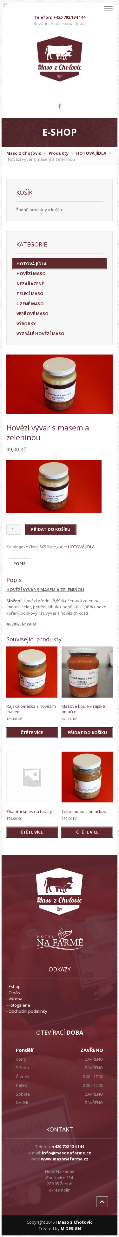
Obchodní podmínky (28, 1011)
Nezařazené (30, 284)
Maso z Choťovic (23, 153)
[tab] (19, 564)
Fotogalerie (19, 1005)
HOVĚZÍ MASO (31, 273)
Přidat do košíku (50, 529)
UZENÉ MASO (30, 304)
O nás (14, 993)
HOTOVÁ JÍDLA (91, 153)
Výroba (16, 999)
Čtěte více (32, 732)
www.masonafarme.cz (65, 1159)
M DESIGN (71, 1228)
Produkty (59, 153)
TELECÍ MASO (30, 293)
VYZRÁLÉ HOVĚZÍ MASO (40, 333)
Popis (19, 563)
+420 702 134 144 (68, 1146)
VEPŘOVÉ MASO (33, 313)
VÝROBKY (26, 324)
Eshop (15, 986)
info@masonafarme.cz (66, 1153)
